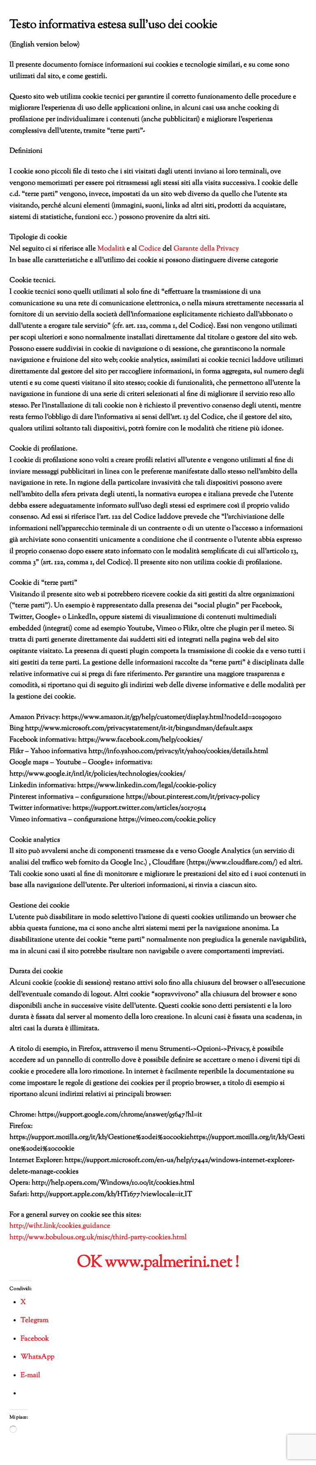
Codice (150, 249)
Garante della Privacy (206, 249)
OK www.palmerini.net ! (158, 1262)
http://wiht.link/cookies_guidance (59, 1226)
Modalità (111, 249)
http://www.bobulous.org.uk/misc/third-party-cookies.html (98, 1237)
